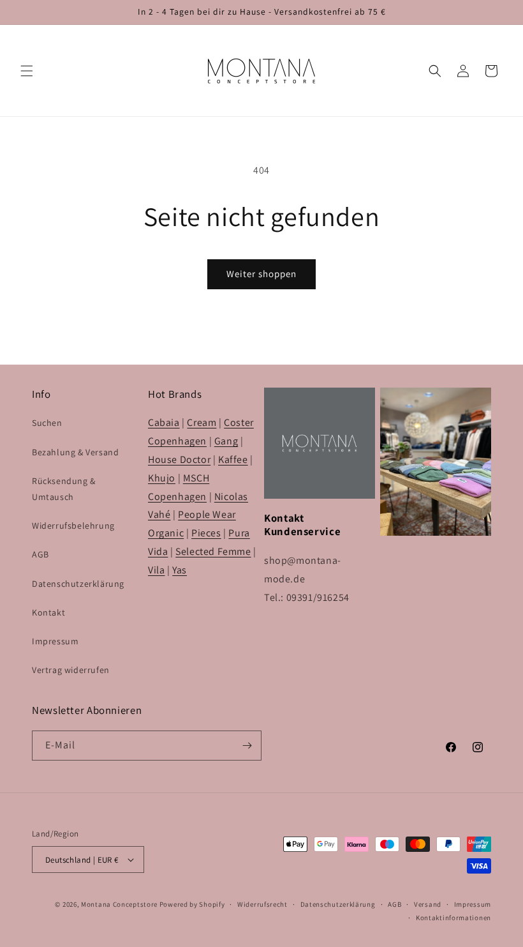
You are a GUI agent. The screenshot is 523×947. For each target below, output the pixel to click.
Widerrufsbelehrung (73, 525)
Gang (226, 441)
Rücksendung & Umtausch (64, 489)
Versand (427, 904)
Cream (201, 422)
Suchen (47, 422)
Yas (179, 570)
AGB (40, 554)
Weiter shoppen (261, 274)
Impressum (55, 641)
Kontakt (48, 612)
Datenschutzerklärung (78, 583)
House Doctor (179, 459)
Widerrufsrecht (262, 904)
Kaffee (233, 459)
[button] (27, 71)
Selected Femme (213, 551)
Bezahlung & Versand (75, 452)
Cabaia (164, 422)
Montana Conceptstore (119, 904)
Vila (156, 570)
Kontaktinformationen (453, 917)
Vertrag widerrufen (71, 670)
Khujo (161, 478)
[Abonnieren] (247, 746)
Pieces (206, 533)
